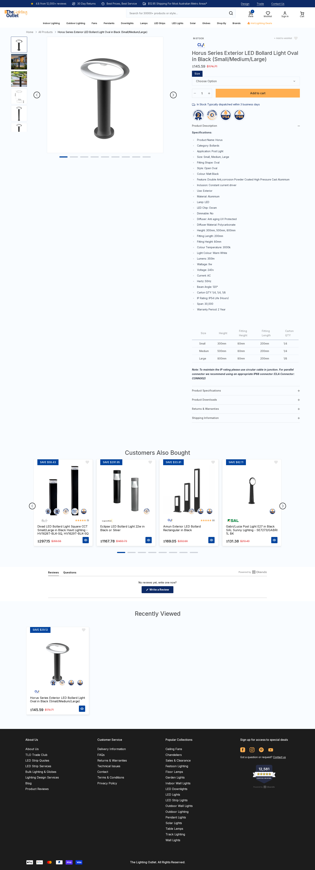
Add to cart (257, 93)
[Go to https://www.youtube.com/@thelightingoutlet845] (270, 749)
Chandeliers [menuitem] (174, 755)
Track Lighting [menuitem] (175, 834)
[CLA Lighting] (201, 45)
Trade (260, 3)
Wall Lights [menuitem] (173, 840)
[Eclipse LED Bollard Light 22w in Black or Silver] (126, 491)
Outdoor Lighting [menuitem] (177, 811)
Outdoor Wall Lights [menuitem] (179, 806)
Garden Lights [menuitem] (175, 777)
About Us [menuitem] (32, 749)
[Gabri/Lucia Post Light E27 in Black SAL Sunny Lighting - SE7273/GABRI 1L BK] (252, 491)
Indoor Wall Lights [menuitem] (178, 783)
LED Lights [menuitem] (173, 794)
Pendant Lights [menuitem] (176, 817)
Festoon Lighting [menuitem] (177, 766)
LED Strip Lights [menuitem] (177, 800)
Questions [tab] (69, 573)
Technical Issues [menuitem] (108, 766)
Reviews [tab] (53, 573)
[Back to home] (15, 13)
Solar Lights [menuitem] (174, 823)
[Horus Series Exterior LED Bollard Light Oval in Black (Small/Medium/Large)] (57, 660)
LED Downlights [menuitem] (176, 789)
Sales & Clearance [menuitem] (178, 760)
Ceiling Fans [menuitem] (174, 749)
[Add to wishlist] (87, 462)
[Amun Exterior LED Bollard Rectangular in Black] (189, 491)
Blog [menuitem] (28, 783)
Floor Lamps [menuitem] (174, 772)
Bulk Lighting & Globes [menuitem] (40, 772)
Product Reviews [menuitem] (37, 789)
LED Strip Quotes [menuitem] (37, 760)
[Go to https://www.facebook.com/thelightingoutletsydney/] (242, 749)
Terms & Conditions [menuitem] (110, 777)
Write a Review (161, 590)
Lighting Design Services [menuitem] (42, 777)
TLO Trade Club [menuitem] (36, 755)
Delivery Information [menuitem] (111, 749)
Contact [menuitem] (102, 772)
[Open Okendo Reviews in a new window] (253, 572)
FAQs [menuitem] (101, 755)
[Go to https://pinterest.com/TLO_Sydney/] (261, 749)
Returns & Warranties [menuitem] (112, 760)
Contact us (279, 757)
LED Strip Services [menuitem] (38, 766)
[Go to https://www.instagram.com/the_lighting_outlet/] (252, 749)
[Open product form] (85, 540)
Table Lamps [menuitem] (174, 828)
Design (245, 3)
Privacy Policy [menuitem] (107, 783)
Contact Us (277, 3)
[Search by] (231, 13)
